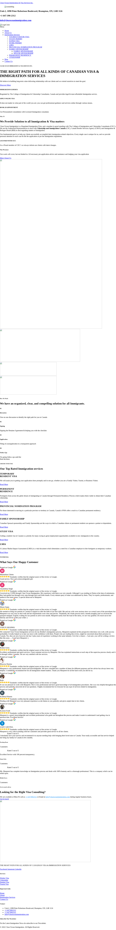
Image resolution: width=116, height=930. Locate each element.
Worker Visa (4, 878)
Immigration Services (12, 35)
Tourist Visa (4, 884)
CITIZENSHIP (14, 57)
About (2, 895)
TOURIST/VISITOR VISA (19, 37)
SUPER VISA (14, 41)
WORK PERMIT (15, 43)
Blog (6, 59)
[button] (58, 27)
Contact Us (9, 61)
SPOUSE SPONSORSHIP (23, 53)
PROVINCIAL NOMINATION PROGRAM (25, 47)
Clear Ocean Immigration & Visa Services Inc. (16, 3)
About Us (8, 33)
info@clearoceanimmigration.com (15, 20)
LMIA (11, 45)
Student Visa (4, 882)
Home (7, 31)
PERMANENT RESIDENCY (20, 55)
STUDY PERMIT (15, 39)
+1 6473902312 (31, 797)
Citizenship (4, 880)
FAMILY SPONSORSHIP (18, 49)
